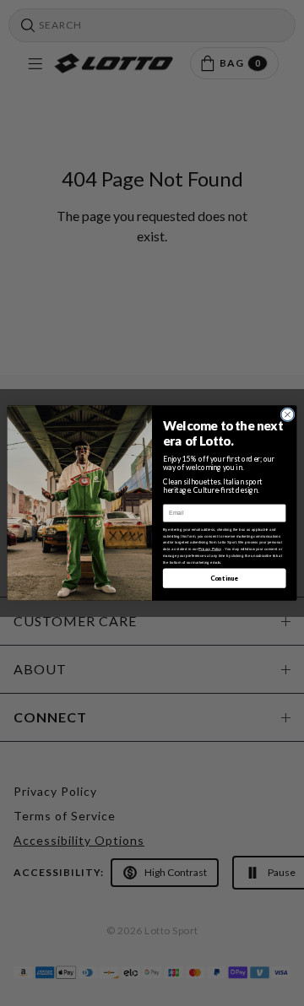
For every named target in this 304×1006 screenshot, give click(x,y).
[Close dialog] (287, 414)
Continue (224, 577)
